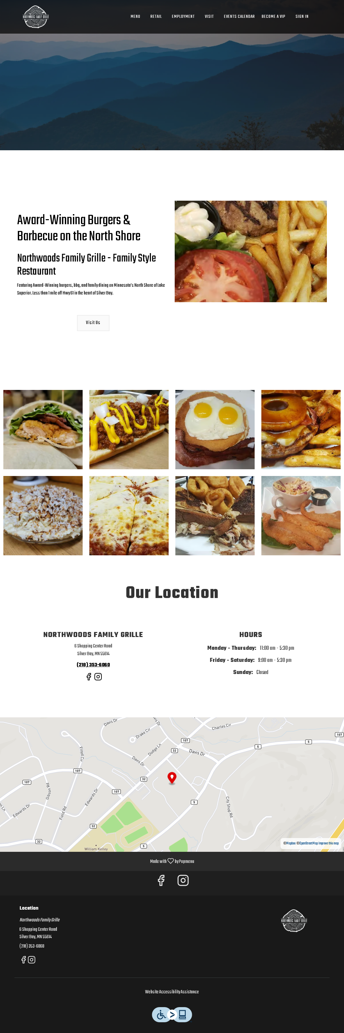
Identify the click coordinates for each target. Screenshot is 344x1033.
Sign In (302, 16)
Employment (183, 16)
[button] (43, 430)
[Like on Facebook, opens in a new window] (88, 680)
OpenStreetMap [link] (308, 843)
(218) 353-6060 (31, 946)
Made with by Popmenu (99, 861)
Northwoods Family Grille (293, 921)
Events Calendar (239, 16)
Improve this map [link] (328, 843)
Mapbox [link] (291, 843)
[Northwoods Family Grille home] (35, 17)
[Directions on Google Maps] (172, 785)
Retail (156, 16)
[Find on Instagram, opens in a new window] (98, 680)
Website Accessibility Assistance (172, 992)
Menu (135, 16)
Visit (209, 16)
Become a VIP (274, 16)
